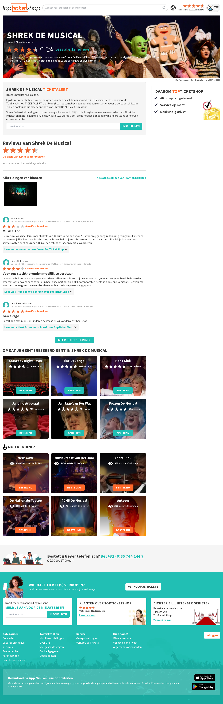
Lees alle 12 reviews (72, 49)
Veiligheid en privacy (125, 643)
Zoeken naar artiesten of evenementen (65, 8)
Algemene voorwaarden (127, 647)
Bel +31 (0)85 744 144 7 (122, 556)
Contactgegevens (50, 651)
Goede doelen (48, 656)
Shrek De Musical (24, 42)
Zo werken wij (162, 620)
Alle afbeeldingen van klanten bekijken (121, 178)
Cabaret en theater (14, 643)
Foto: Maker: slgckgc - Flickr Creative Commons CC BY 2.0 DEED (197, 80)
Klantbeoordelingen (52, 638)
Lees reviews (87, 615)
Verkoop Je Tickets (87, 643)
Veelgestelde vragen (52, 647)
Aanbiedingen (11, 656)
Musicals (8, 647)
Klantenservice (122, 638)
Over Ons (45, 643)
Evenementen (11, 651)
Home (10, 42)
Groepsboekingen (87, 638)
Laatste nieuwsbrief (14, 660)
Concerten (9, 638)
